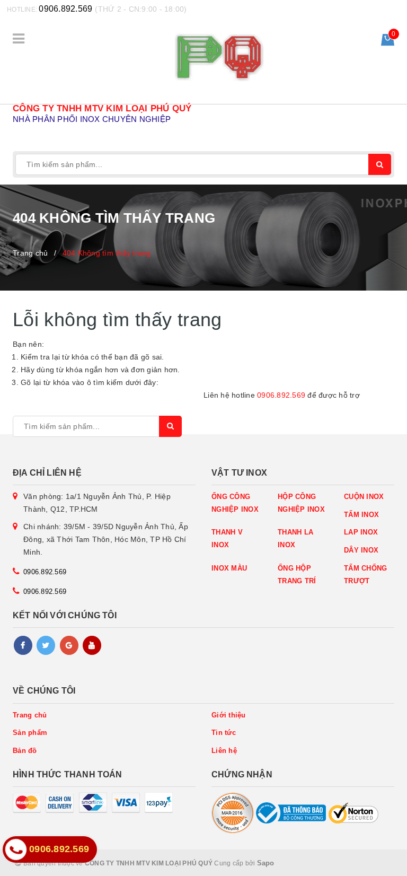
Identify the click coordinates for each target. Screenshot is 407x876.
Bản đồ (25, 751)
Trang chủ (30, 715)
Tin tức (223, 733)
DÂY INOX (361, 550)
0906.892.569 (65, 8)
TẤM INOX (361, 515)
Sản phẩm (30, 733)
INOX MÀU (229, 568)
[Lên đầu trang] (375, 862)
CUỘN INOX (364, 497)
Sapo (266, 863)
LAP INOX (361, 532)
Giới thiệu (228, 715)
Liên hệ (224, 751)
